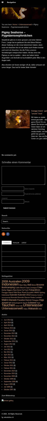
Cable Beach (20, 288)
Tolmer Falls (19, 306)
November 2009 (9, 376)
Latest (24, 242)
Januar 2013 (8, 331)
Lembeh (38, 297)
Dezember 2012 (9, 333)
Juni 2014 (7, 320)
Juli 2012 (7, 347)
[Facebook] (8, 234)
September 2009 (9, 381)
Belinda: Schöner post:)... (11, 264)
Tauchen (8, 305)
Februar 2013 (8, 328)
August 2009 (8, 384)
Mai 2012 (7, 352)
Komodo (14, 297)
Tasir (38, 303)
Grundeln (30, 292)
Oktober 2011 (8, 365)
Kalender (13, 295)
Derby (4, 290)
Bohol (34, 285)
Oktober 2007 (8, 389)
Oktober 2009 (8, 379)
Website (27, 201)
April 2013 (7, 325)
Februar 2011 (8, 368)
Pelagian (35, 300)
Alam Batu (23, 285)
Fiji (23, 290)
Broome (40, 284)
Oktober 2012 (8, 339)
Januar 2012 (8, 363)
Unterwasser (33, 305)
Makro (5, 300)
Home (15, 24)
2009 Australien (11, 281)
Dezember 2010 (9, 371)
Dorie (19, 290)
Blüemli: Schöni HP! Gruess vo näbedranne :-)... (19, 254)
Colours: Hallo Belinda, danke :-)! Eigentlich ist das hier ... (22, 259)
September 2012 (9, 341)
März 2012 (7, 357)
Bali (29, 284)
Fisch (26, 290)
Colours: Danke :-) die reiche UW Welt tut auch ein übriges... (23, 269)
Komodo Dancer (24, 297)
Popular (16, 242)
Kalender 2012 (24, 295)
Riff (9, 303)
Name (29, 189)
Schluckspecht (16, 303)
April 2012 (7, 355)
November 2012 (9, 336)
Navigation (11, 2)
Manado (13, 300)
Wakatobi (33, 308)
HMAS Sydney (39, 292)
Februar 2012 (8, 360)
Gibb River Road (19, 292)
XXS (40, 309)
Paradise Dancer (24, 300)
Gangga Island (7, 292)
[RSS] (4, 234)
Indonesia (5, 295)
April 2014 (7, 322)
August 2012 (8, 344)
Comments (6, 242)
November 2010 (9, 373)
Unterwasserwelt (25, 24)
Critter (39, 287)
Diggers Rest (12, 290)
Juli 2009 (7, 387)
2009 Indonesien (16, 282)
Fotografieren (34, 290)
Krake (32, 297)
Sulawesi (32, 302)
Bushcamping (8, 287)
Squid (25, 303)
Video (25, 309)
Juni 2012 (7, 349)
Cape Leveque (31, 288)
